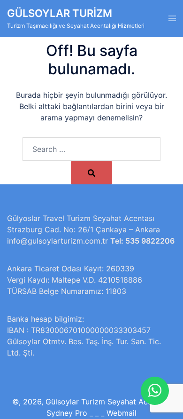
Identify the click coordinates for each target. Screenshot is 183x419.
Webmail (122, 413)
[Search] (91, 172)
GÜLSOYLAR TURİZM (59, 13)
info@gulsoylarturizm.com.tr (57, 240)
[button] (155, 391)
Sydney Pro (66, 413)
